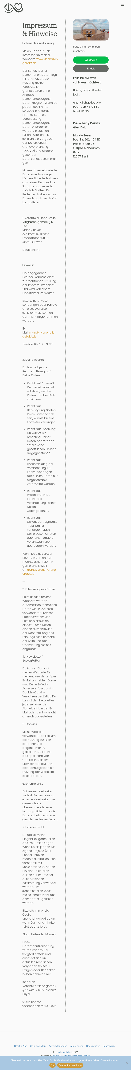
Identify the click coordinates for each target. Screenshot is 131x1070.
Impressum (109, 1046)
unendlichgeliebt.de (64, 1052)
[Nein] (127, 1063)
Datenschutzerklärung (70, 1065)
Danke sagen (76, 1046)
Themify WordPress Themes (77, 1055)
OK (52, 1065)
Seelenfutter (93, 1046)
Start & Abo (20, 1046)
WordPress (57, 1055)
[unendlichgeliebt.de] (14, 12)
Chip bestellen (38, 1046)
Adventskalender (58, 1046)
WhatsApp (91, 59)
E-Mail (91, 68)
